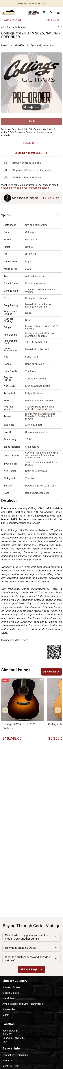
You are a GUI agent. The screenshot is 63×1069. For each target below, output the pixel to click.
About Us (7, 1060)
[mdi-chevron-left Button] (5, 710)
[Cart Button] (44, 12)
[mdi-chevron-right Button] (58, 710)
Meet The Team (10, 1066)
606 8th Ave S (52, 20)
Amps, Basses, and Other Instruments (22, 1003)
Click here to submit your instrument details (25, 187)
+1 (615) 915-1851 (50, 198)
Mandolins (8, 998)
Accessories (8, 1009)
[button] (31, 215)
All (2, 27)
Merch (5, 1014)
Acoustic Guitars (11, 987)
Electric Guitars (10, 992)
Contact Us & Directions (15, 1055)
